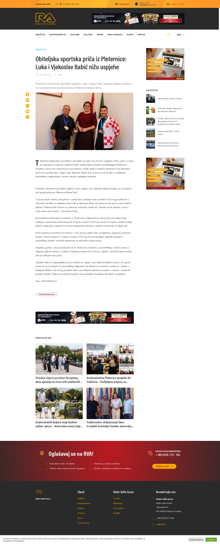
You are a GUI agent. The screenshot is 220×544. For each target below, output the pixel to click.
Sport (100, 34)
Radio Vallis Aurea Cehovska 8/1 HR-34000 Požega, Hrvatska (168, 505)
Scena (130, 34)
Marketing (117, 503)
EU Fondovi (118, 508)
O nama (116, 498)
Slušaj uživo (124, 4)
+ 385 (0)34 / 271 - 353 (168, 454)
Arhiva (141, 34)
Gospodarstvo (57, 34)
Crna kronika (115, 34)
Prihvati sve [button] (211, 539)
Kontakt (116, 512)
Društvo (40, 34)
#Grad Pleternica (46, 294)
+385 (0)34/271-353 (165, 517)
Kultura (74, 34)
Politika (88, 34)
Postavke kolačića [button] (196, 539)
